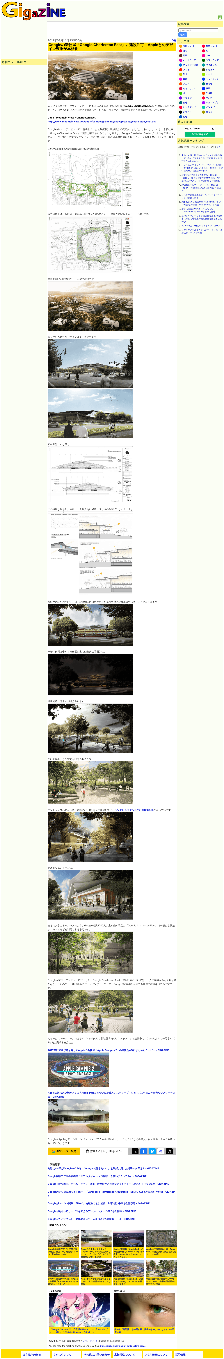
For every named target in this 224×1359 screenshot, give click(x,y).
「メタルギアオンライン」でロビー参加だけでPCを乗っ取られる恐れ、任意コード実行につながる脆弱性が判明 (202, 168)
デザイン (93, 1341)
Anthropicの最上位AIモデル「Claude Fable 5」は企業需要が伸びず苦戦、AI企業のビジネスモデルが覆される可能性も (201, 178)
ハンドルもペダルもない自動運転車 (134, 810)
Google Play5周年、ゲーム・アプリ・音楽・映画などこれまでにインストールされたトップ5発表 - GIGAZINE (108, 1183)
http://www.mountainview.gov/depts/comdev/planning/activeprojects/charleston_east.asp (102, 121)
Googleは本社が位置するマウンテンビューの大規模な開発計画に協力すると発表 (161, 1281)
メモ (173, 40)
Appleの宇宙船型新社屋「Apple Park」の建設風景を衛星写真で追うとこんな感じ (161, 1251)
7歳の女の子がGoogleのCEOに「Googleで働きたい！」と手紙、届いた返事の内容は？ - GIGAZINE (103, 1168)
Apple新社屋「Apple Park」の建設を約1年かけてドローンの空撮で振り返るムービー (128, 1281)
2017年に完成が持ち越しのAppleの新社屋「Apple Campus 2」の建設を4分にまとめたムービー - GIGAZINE (108, 1050)
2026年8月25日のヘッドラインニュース (200, 225)
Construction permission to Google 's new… (123, 1346)
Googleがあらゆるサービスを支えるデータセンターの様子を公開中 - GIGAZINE (92, 1211)
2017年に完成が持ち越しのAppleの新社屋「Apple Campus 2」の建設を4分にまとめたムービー (63, 1281)
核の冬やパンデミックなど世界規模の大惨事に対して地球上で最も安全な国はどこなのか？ (201, 218)
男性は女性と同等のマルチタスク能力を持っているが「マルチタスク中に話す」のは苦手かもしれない (201, 158)
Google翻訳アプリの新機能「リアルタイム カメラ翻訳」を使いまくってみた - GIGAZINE (97, 1176)
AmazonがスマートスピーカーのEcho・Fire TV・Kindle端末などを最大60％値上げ (201, 188)
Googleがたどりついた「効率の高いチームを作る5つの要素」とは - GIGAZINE (91, 1218)
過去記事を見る (199, 134)
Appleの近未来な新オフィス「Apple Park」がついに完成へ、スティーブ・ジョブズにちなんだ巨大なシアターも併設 (96, 1253)
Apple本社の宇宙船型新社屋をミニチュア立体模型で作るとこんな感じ (96, 1281)
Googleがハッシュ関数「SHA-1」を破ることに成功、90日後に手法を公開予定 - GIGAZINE (99, 1203)
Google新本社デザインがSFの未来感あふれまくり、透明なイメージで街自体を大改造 (63, 1251)
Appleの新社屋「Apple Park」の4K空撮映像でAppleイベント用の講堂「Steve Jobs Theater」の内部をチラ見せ (129, 1253)
